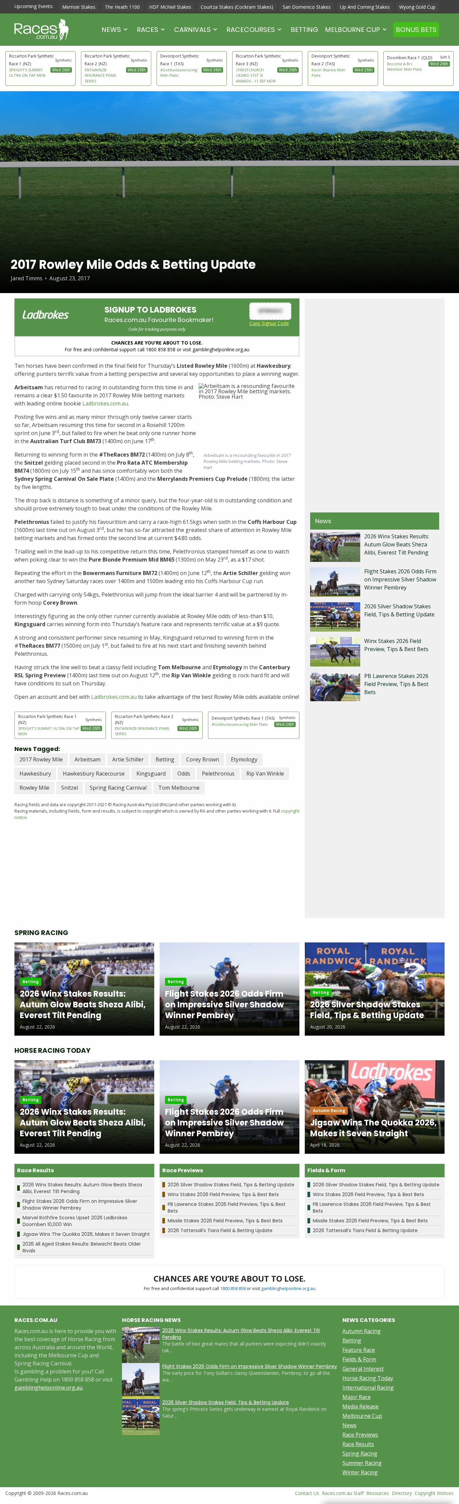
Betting (304, 29)
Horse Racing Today (367, 1378)
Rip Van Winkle (265, 773)
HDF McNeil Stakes (170, 7)
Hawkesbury (35, 773)
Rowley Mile (34, 787)
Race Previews (360, 1434)
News (111, 29)
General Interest (363, 1368)
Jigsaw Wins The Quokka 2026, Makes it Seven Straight (86, 1234)
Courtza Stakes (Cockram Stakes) (237, 7)
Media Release (360, 1406)
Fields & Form (359, 1359)
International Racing (368, 1387)
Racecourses (250, 29)
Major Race (356, 1397)
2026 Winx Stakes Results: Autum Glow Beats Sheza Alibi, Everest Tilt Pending (396, 544)
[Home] (41, 29)
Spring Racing (359, 1453)
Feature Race (358, 1350)
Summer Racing (362, 1463)
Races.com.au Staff (343, 1493)
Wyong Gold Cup (417, 7)
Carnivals (192, 29)
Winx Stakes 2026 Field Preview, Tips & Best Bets (223, 1194)
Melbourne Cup (352, 29)
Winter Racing (360, 1472)
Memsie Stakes (78, 7)
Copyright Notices (434, 1493)
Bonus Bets (416, 29)
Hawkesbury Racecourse (94, 773)
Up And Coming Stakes (365, 7)
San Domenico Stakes (307, 7)
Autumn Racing (361, 1331)
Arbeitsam (87, 759)
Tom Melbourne (179, 787)
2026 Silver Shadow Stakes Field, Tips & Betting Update (231, 1184)
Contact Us (307, 1493)
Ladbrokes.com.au (105, 403)
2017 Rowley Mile (41, 759)
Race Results (358, 1444)
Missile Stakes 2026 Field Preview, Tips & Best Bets (225, 1220)
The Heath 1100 (122, 7)
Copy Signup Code (269, 323)
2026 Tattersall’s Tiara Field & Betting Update (220, 1230)
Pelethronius (218, 773)
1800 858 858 (233, 1288)
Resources (377, 1493)
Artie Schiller (128, 759)
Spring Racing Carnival (118, 787)
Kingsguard (151, 773)
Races (147, 29)
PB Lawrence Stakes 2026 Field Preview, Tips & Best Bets (396, 684)
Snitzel (69, 787)
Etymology (244, 759)
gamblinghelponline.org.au (288, 1288)
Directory (402, 1493)
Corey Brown (202, 759)
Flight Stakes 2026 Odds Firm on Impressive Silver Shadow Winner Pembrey (400, 579)
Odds (183, 773)
